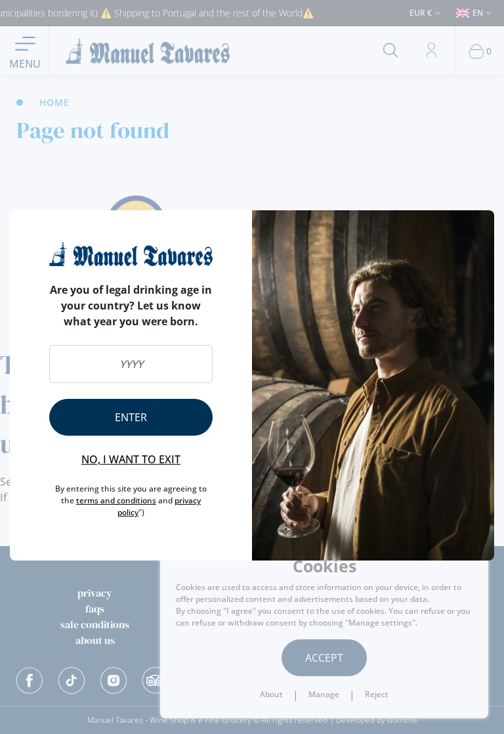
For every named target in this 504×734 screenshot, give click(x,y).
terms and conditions (116, 500)
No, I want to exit (130, 459)
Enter (131, 417)
